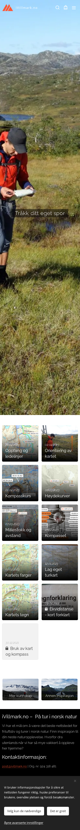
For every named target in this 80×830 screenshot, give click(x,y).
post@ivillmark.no (14, 766)
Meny (74, 7)
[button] (57, 7)
